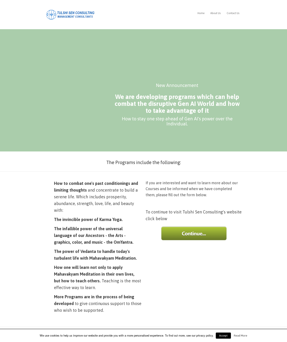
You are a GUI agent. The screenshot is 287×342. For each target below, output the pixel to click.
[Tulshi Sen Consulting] (71, 13)
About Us (215, 13)
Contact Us (233, 13)
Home (200, 13)
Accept (223, 335)
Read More (240, 335)
